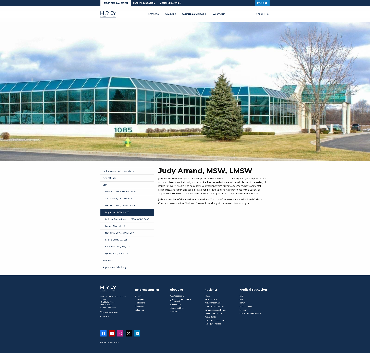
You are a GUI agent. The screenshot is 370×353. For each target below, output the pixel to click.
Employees (139, 299)
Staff (105, 184)
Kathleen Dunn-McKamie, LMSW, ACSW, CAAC (127, 219)
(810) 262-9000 (109, 307)
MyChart (262, 3)
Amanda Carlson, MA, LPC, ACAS (120, 191)
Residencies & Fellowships (250, 313)
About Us (177, 289)
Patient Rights (210, 317)
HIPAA (207, 296)
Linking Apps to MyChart (214, 306)
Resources (108, 260)
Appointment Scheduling (114, 267)
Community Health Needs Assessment (180, 300)
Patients (211, 289)
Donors (138, 296)
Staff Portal (174, 311)
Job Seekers (140, 303)
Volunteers (139, 310)
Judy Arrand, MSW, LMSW (117, 212)
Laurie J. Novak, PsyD (115, 226)
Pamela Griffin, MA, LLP (116, 239)
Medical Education (170, 3)
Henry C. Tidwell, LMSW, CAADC (120, 205)
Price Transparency (212, 303)
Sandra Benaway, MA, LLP (117, 246)
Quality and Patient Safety (215, 320)
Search (106, 316)
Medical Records (211, 299)
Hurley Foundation (144, 3)
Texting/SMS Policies (213, 324)
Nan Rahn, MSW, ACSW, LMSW (119, 233)
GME (241, 299)
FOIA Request (175, 304)
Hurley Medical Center (115, 3)
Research (243, 310)
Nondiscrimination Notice (215, 310)
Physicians (139, 306)
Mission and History (178, 308)
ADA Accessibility (177, 296)
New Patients (109, 177)
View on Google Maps (109, 312)
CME (241, 296)
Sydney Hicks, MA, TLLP (116, 253)
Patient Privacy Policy (213, 313)
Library (242, 303)
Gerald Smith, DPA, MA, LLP (118, 198)
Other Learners (245, 306)
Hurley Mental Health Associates (118, 171)
